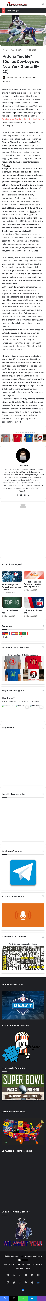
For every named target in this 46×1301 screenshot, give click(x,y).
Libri (18, 1264)
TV (23, 1264)
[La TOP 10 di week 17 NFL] (12, 602)
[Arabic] (23, 633)
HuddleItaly (8, 698)
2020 (24, 50)
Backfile (39, 1264)
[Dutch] (13, 633)
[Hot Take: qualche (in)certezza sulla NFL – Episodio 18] (34, 575)
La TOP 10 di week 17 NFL (11, 611)
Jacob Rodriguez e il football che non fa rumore (25, 11)
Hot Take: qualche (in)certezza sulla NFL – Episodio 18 (32, 584)
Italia (28, 1264)
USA (5, 1264)
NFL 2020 (32, 50)
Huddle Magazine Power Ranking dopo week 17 (11, 587)
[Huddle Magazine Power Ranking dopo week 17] (12, 576)
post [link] (16, 112)
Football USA (16, 50)
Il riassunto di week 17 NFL (33, 611)
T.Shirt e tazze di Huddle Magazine (23, 432)
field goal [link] (6, 165)
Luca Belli (9, 78)
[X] (24, 495)
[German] (7, 633)
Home (6, 50)
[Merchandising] (23, 438)
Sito (32, 1264)
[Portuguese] (20, 633)
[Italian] (27, 633)
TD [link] (16, 145)
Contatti (28, 1268)
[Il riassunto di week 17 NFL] (34, 602)
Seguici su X (8, 727)
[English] (3, 633)
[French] (10, 633)
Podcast (12, 1264)
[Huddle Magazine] (16, 4)
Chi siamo (19, 1268)
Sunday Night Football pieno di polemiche (21, 119)
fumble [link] (37, 158)
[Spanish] (17, 633)
